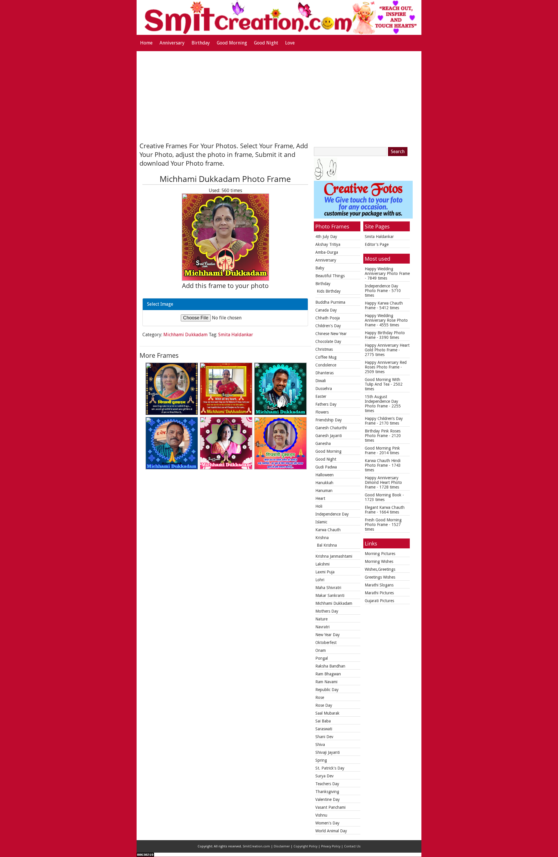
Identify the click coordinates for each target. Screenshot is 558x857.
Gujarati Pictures (379, 600)
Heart (320, 498)
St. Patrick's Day (329, 768)
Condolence (325, 365)
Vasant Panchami (330, 807)
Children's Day (328, 325)
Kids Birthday (329, 291)
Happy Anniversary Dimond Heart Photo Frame (383, 482)
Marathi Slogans (379, 585)
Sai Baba (323, 721)
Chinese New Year (331, 333)
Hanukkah (324, 482)
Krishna (322, 537)
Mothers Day (326, 611)
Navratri (322, 627)
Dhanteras (324, 373)
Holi (318, 506)
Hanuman (323, 490)
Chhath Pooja (327, 318)
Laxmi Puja (325, 572)
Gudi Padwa (326, 467)
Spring (321, 760)
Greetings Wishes (380, 577)
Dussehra (323, 388)
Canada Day (326, 310)
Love (290, 43)
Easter (320, 396)
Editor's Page (377, 244)
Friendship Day (328, 420)
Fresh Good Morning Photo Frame (383, 522)
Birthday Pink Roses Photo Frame (382, 433)
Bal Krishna (327, 545)
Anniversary (172, 43)
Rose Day (323, 705)
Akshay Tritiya (327, 244)
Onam (320, 650)
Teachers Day (327, 783)
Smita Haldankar (235, 334)
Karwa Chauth (328, 529)
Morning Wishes (379, 561)
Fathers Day (326, 404)
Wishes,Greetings (380, 569)
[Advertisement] (279, 94)
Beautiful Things (330, 275)
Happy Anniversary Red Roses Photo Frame (386, 364)
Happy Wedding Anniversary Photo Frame (387, 271)
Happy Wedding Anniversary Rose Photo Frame (386, 320)
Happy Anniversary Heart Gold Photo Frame (387, 347)
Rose (319, 697)
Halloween (324, 475)
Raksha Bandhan (330, 666)
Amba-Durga (326, 252)
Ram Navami (326, 681)
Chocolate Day (328, 341)
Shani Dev (324, 736)
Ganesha (323, 443)
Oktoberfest (326, 642)
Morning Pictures (380, 553)
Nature (321, 619)
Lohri (319, 579)
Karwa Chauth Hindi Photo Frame (382, 463)
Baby (319, 268)
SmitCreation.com (256, 846)
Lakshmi (322, 564)
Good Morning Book (383, 495)
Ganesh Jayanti (328, 435)
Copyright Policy (305, 846)
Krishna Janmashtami (333, 556)
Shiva (320, 744)
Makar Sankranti (329, 595)
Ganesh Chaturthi (331, 427)
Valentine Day (327, 799)
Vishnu (321, 815)
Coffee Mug (326, 357)
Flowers (322, 412)
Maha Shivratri (328, 587)
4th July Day (326, 236)
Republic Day (327, 689)
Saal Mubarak (327, 713)
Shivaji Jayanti (327, 752)
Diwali (320, 380)
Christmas (324, 349)
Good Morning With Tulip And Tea (382, 382)
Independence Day (332, 514)
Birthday (201, 43)
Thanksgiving (327, 791)
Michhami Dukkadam (185, 334)
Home (146, 43)
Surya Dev (324, 776)
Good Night (266, 43)
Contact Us (352, 846)
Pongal (321, 658)
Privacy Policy (330, 846)
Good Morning (232, 43)
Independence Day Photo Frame (381, 288)
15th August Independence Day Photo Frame (381, 401)
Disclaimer (282, 846)
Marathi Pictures (379, 593)
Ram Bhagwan (328, 674)
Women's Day (327, 823)
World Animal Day (331, 831)
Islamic (321, 522)
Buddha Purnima (330, 302)
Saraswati (323, 729)
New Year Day (327, 634)
